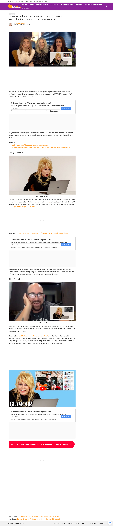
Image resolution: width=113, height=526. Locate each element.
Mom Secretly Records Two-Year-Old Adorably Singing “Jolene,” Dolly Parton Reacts (41, 147)
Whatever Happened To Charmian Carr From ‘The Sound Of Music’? (38, 519)
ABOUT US (10, 1)
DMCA (31, 1)
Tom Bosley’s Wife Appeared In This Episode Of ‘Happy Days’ (39, 516)
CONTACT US (37, 1)
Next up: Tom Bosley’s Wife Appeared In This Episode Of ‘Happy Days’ (41, 444)
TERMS (26, 1)
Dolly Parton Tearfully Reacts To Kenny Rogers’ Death (30, 145)
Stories (12, 14)
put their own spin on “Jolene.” (24, 207)
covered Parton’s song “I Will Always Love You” (32, 336)
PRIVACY (21, 1)
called (49, 202)
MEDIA (15, 1)
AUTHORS (44, 1)
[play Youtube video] (42, 388)
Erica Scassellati (21, 23)
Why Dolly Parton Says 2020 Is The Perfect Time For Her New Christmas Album (42, 233)
